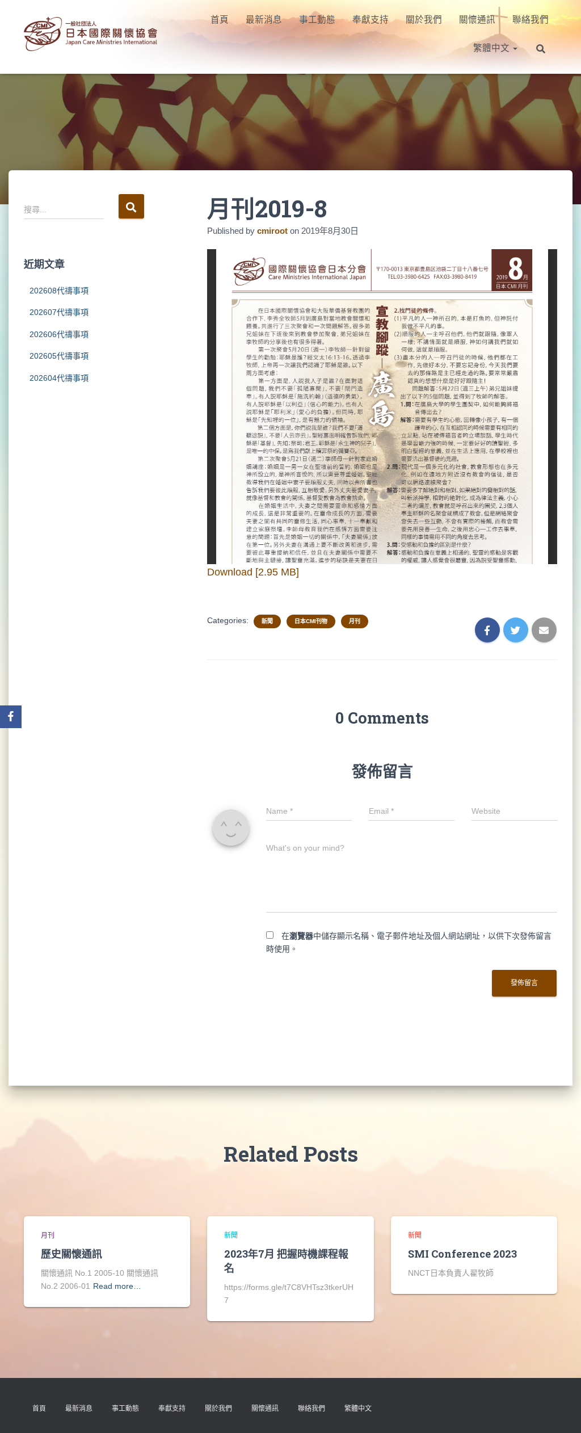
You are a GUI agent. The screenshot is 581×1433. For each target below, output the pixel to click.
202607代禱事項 (59, 312)
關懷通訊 (477, 19)
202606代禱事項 (59, 334)
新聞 (267, 621)
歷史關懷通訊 (71, 1253)
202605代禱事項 (59, 355)
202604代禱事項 (59, 378)
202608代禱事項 (59, 290)
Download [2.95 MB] (253, 572)
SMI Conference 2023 (462, 1253)
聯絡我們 (530, 19)
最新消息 (264, 19)
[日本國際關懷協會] (90, 34)
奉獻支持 (370, 19)
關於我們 (424, 19)
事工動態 (317, 19)
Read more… (117, 1286)
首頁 (219, 19)
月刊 (354, 621)
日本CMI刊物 (310, 621)
